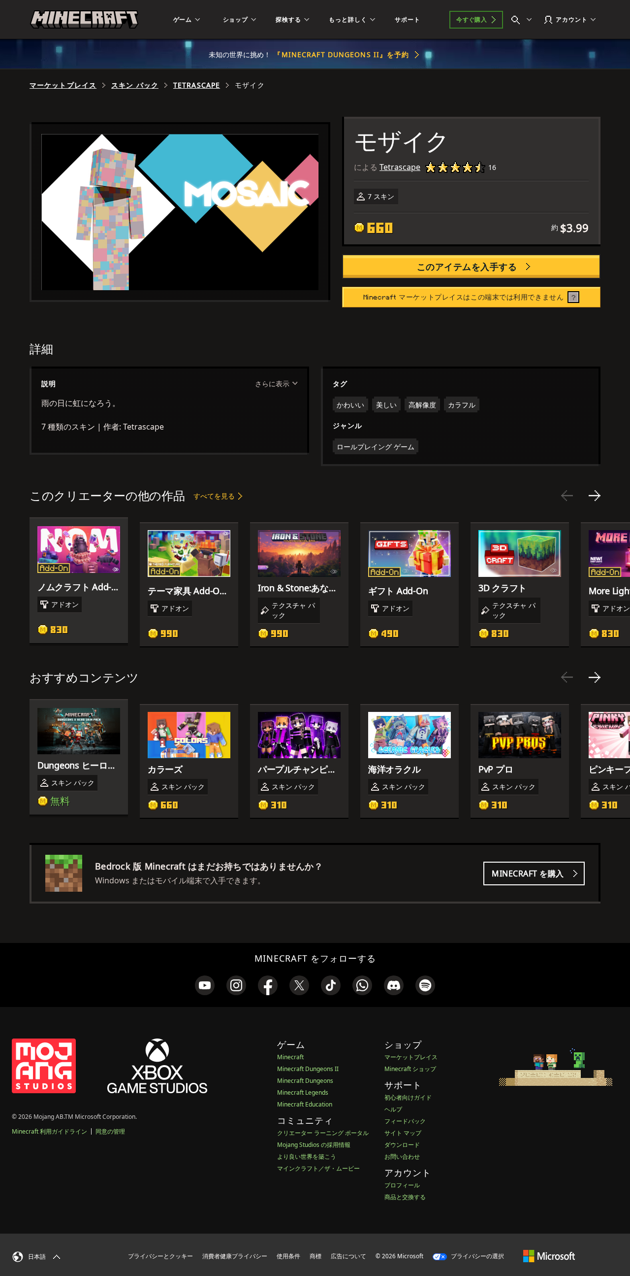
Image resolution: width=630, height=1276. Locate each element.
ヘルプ (393, 1109)
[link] (205, 985)
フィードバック (405, 1121)
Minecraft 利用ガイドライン (49, 1131)
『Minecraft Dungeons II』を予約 (341, 54)
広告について (348, 1256)
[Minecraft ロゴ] (84, 19)
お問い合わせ (402, 1156)
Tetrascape (196, 85)
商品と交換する (405, 1197)
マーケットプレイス (63, 85)
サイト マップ (402, 1133)
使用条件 (288, 1256)
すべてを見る (214, 496)
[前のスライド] (567, 496)
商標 (315, 1256)
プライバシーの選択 (476, 1256)
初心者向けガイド (408, 1097)
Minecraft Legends (302, 1092)
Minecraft (290, 1057)
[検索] (523, 19)
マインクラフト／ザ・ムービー (318, 1168)
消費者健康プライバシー (234, 1256)
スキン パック (134, 85)
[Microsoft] (549, 1255)
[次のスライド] (594, 496)
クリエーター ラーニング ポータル (323, 1133)
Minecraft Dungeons (305, 1080)
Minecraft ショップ (410, 1069)
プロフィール (402, 1185)
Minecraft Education (304, 1104)
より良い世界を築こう (306, 1156)
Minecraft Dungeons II (308, 1069)
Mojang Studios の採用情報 (313, 1145)
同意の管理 (110, 1131)
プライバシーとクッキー (160, 1256)
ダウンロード (402, 1145)
